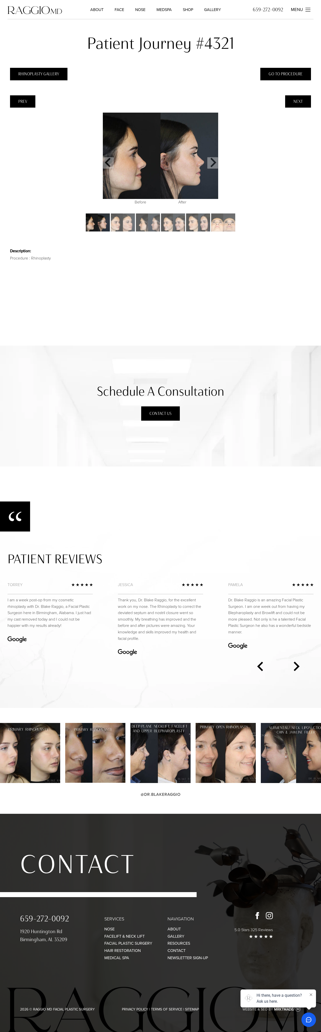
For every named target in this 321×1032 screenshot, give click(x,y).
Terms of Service (166, 1009)
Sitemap (192, 1009)
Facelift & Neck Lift (124, 936)
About (97, 10)
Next (298, 101)
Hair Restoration (122, 950)
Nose (140, 10)
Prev (22, 101)
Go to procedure (286, 74)
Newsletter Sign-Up (188, 958)
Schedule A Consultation (160, 391)
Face (119, 10)
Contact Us (160, 413)
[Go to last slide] (108, 163)
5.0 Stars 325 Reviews (253, 930)
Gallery (212, 10)
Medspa (164, 10)
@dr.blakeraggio (161, 794)
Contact (77, 864)
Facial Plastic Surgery (128, 943)
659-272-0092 (268, 10)
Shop (188, 10)
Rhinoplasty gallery (38, 74)
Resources (179, 943)
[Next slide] (212, 163)
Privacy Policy (135, 1009)
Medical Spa (116, 958)
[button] (97, 222)
